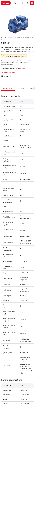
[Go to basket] (19, 3)
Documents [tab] (20, 88)
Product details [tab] (8, 88)
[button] (23, 3)
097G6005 (22, 68)
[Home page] (6, 3)
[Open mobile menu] (32, 3)
